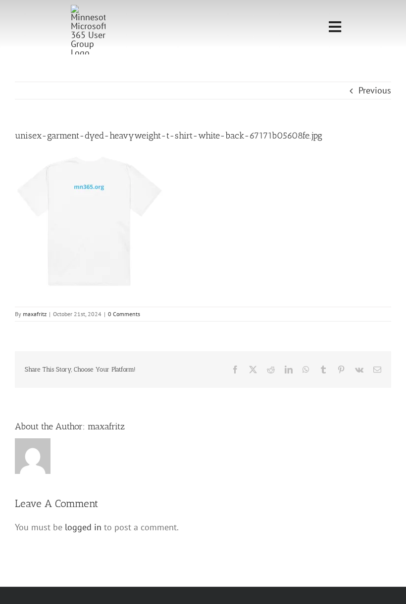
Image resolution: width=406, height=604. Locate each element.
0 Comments (124, 314)
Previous (374, 90)
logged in (83, 527)
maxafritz (35, 314)
